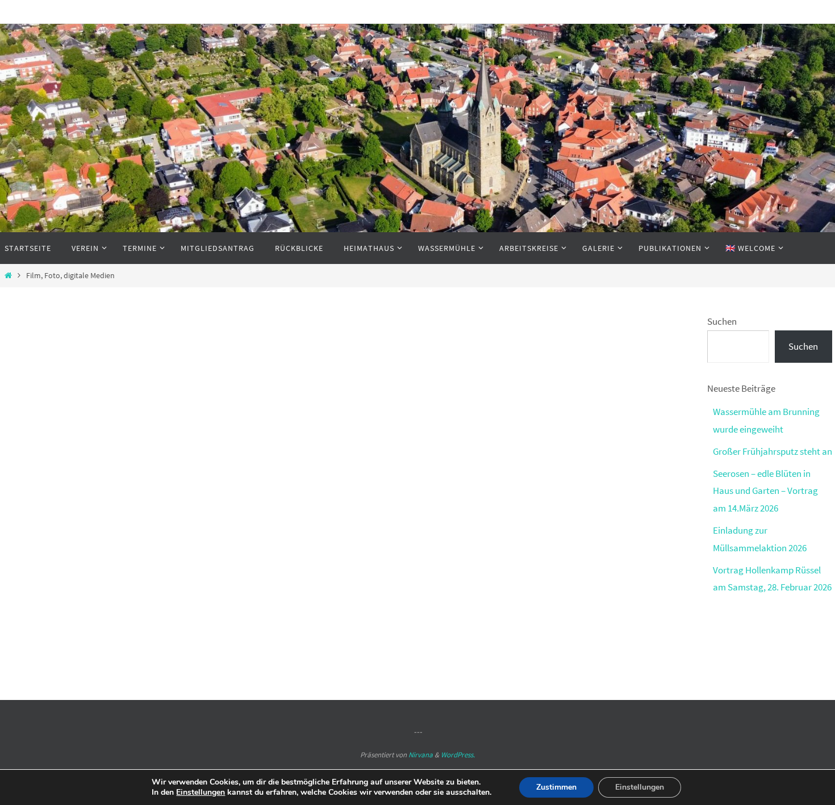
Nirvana (420, 755)
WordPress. (458, 755)
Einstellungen (200, 792)
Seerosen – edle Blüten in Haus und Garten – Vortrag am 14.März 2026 (765, 490)
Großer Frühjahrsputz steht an (772, 451)
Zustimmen (556, 787)
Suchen (722, 321)
